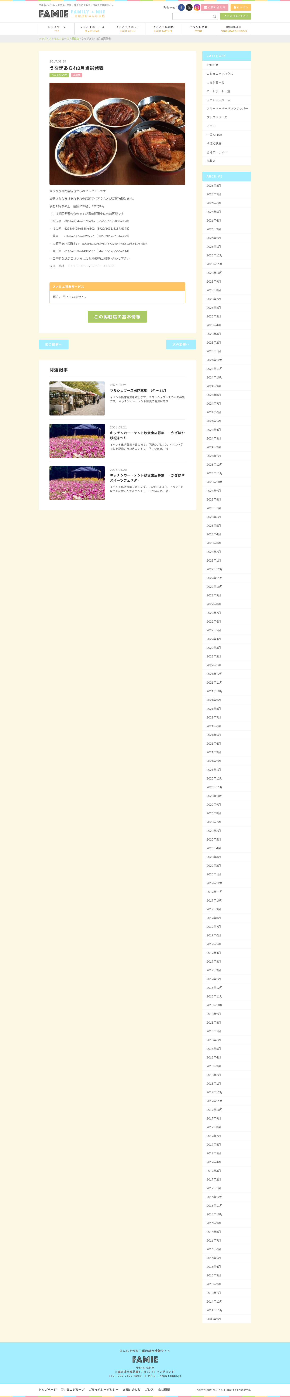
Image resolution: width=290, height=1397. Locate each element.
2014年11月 (215, 1310)
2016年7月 (214, 1240)
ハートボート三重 (218, 91)
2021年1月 (214, 769)
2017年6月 (214, 1144)
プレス (149, 1389)
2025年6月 (214, 307)
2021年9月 (214, 700)
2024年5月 (214, 421)
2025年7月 (214, 299)
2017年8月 (214, 1127)
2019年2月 (214, 970)
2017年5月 (214, 1153)
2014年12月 (215, 1301)
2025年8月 (214, 290)
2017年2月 (214, 1179)
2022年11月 (215, 578)
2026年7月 (214, 194)
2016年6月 (214, 1249)
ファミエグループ (73, 1389)
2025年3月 (214, 334)
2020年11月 (215, 787)
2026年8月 (214, 185)
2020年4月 (214, 848)
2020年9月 (214, 804)
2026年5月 (214, 211)
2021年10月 (215, 691)
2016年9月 (214, 1223)
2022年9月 (214, 595)
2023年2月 (214, 551)
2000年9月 (214, 1319)
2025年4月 (214, 325)
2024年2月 (214, 447)
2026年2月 (214, 238)
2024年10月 (215, 377)
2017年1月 (214, 1188)
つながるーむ (215, 82)
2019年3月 (214, 961)
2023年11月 (215, 473)
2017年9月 (214, 1118)
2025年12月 (215, 255)
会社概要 (164, 1389)
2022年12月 (215, 569)
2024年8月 (214, 395)
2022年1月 (214, 665)
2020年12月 (215, 778)
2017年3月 (214, 1170)
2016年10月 (215, 1214)
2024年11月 (215, 368)
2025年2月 (214, 342)
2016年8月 (214, 1231)
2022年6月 (214, 621)
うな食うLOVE (59, 75)
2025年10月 (215, 273)
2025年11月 (215, 264)
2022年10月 (215, 586)
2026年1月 (214, 246)
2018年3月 (214, 1066)
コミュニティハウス (220, 73)
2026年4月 (214, 220)
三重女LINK (214, 135)
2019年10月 (215, 900)
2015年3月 (214, 1275)
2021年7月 (214, 717)
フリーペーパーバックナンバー (227, 108)
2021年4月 (214, 743)
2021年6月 (214, 726)
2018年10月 (215, 1005)
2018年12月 (215, 987)
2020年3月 (214, 857)
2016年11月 (215, 1205)
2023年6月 (214, 517)
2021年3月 (214, 752)
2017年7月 (214, 1136)
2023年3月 (214, 543)
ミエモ (211, 126)
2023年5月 (214, 525)
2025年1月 (214, 351)
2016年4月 (214, 1266)
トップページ (48, 1389)
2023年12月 (215, 464)
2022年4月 (214, 639)
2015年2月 (214, 1284)
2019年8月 (214, 918)
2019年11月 (215, 891)
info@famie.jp (170, 1376)
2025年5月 (214, 316)
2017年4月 (214, 1162)
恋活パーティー (217, 152)
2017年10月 (215, 1109)
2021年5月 (214, 735)
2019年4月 (214, 953)
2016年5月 (214, 1258)
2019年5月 (214, 944)
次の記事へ (181, 344)
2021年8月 (214, 708)
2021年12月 (215, 674)
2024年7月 (214, 403)
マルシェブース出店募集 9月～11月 (138, 390)
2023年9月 (214, 490)
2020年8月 (214, 813)
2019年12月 (215, 883)
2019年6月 (214, 935)
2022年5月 (214, 630)
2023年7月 (214, 508)
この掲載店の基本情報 (117, 317)
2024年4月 (214, 429)
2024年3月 (214, 438)
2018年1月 (214, 1083)
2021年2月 (214, 761)
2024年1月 (214, 456)
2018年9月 (214, 1014)
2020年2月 (214, 865)
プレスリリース (217, 117)
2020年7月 (214, 822)
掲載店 (76, 75)
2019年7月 (214, 926)
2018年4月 (214, 1057)
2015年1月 (214, 1293)
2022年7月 (214, 613)
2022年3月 (214, 647)
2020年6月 (214, 830)
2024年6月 (214, 412)
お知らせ (212, 65)
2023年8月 (214, 499)
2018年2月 (214, 1075)
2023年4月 (214, 534)
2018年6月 (214, 1040)
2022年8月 (214, 604)
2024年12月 (215, 360)
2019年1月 (214, 979)
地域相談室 (214, 143)
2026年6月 (214, 203)
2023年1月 (214, 560)
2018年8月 (214, 1022)
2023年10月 (215, 482)
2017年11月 (215, 1101)
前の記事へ (53, 344)
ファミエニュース (218, 100)
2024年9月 (214, 386)
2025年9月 (214, 281)
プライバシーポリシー (104, 1389)
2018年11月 (215, 996)
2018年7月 (214, 1031)
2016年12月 (215, 1197)
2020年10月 (215, 796)
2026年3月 (214, 229)
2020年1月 (214, 874)
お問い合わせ (132, 1389)
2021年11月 (215, 682)
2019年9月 (214, 909)
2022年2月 (214, 656)
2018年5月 (214, 1048)
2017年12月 (215, 1092)
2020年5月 (214, 839)
